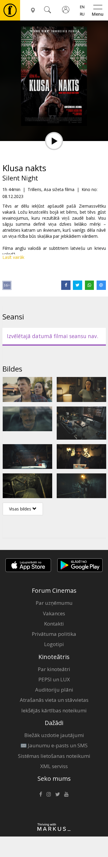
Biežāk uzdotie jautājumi (54, 735)
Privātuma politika (54, 633)
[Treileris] (54, 141)
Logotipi (54, 644)
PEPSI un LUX (54, 679)
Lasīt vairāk (13, 257)
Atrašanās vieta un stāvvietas (54, 699)
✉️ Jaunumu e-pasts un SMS (54, 745)
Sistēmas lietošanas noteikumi (54, 755)
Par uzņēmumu (54, 602)
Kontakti (54, 623)
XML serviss (54, 766)
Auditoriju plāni (54, 689)
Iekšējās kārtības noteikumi (54, 710)
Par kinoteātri (54, 669)
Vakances (54, 613)
